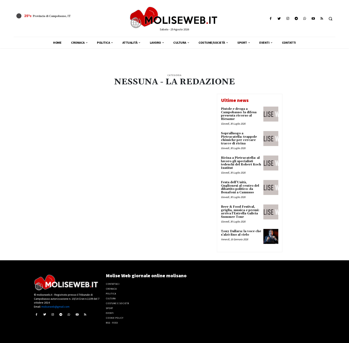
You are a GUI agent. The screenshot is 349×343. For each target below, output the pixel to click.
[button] (330, 18)
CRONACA (111, 288)
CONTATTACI (113, 284)
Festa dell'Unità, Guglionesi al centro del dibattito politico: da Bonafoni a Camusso (240, 187)
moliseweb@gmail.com (55, 306)
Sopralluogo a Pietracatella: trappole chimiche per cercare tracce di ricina (239, 138)
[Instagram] (287, 18)
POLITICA (111, 293)
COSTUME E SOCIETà (117, 303)
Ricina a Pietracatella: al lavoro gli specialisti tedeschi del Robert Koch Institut (241, 163)
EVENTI (110, 313)
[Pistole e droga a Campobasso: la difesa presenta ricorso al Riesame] (270, 114)
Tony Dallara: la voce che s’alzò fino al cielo (241, 233)
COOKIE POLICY (114, 318)
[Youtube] (313, 18)
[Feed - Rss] (322, 18)
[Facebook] (270, 18)
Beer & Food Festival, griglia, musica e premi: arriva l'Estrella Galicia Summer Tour (240, 212)
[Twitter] (279, 18)
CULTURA (111, 298)
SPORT (109, 308)
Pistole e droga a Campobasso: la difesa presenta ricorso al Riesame (238, 114)
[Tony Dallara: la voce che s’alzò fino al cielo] (270, 236)
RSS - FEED (112, 322)
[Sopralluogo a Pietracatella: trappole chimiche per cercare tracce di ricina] (270, 138)
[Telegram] (296, 18)
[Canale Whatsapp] (304, 18)
